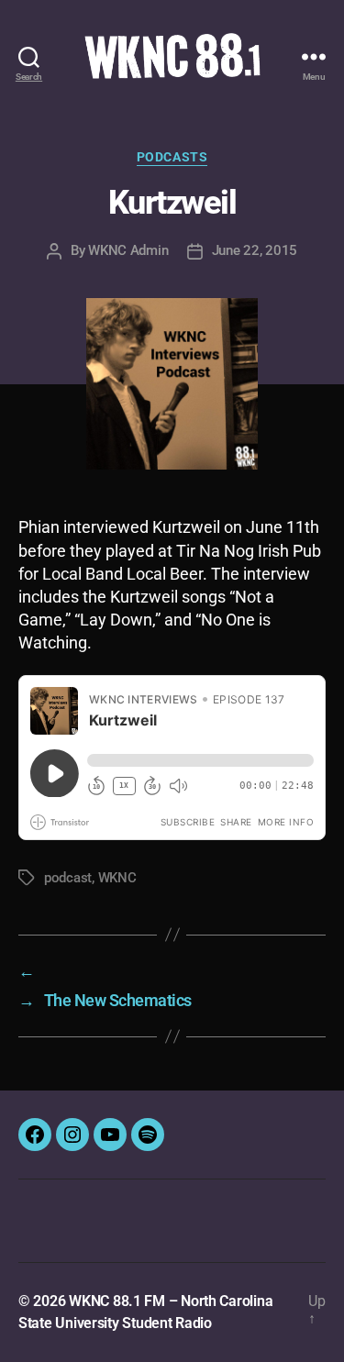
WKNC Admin (128, 250)
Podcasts (172, 156)
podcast (68, 877)
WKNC (117, 877)
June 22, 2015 (255, 250)
